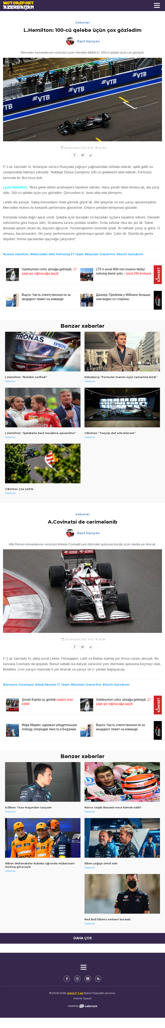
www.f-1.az (75, 993)
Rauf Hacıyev (88, 41)
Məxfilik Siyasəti (82, 998)
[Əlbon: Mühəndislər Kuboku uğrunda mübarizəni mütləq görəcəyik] (42, 838)
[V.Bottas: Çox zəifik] (42, 463)
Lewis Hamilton (17, 254)
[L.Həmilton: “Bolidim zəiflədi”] (42, 351)
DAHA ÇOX (82, 938)
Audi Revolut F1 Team (53, 684)
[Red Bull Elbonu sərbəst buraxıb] (122, 894)
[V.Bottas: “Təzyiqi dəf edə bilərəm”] (122, 407)
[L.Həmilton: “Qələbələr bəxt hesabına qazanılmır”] (42, 407)
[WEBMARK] (82, 1006)
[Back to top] (154, 1017)
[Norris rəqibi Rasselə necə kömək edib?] (122, 782)
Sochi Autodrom (131, 254)
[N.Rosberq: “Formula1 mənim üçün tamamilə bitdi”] (122, 351)
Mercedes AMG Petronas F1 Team (57, 254)
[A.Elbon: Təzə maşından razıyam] (42, 782)
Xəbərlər (82, 22)
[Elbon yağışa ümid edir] (122, 838)
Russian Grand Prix (101, 254)
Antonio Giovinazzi (19, 684)
